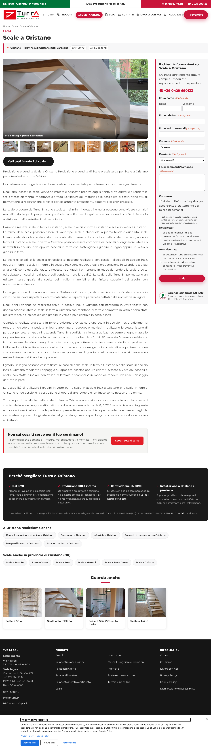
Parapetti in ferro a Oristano (62, 543)
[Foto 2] (27, 146)
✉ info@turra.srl (172, 3)
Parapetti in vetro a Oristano (22, 543)
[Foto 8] (127, 146)
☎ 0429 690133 (197, 3)
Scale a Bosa (63, 562)
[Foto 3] (44, 146)
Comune (171, 141)
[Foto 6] (94, 146)
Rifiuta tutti (49, 742)
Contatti (165, 655)
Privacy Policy (168, 675)
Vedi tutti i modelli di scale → (28, 161)
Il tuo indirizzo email (179, 128)
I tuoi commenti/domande (176, 169)
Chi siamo (166, 662)
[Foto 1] (10, 146)
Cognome (188, 103)
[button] (75, 99)
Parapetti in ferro (65, 668)
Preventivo (195, 14)
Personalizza (69, 742)
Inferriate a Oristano (105, 535)
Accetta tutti (29, 742)
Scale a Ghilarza (145, 562)
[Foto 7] (110, 146)
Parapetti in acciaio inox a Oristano (145, 535)
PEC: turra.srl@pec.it (15, 703)
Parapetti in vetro (66, 675)
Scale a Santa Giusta (116, 562)
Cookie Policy (168, 682)
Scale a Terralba (15, 562)
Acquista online (89, 15)
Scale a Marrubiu (87, 562)
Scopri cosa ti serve (127, 440)
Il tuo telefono (175, 115)
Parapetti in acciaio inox (69, 662)
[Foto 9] (144, 146)
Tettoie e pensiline (119, 682)
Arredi (59, 655)
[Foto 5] (77, 146)
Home (6, 26)
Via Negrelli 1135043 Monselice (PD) (16, 662)
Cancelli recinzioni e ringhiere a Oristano (29, 535)
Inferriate (113, 668)
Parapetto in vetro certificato (73, 682)
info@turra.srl (11, 697)
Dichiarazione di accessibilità (177, 688)
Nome (162, 103)
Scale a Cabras (40, 562)
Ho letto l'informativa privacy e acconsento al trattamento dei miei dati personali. (181, 205)
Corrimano (114, 655)
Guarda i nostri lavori (186, 513)
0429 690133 (166, 513)
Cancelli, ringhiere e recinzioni (126, 662)
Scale (15, 26)
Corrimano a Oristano (73, 535)
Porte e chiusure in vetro (123, 675)
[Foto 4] (60, 146)
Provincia (172, 154)
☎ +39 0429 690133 (176, 91)
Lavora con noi (169, 668)
